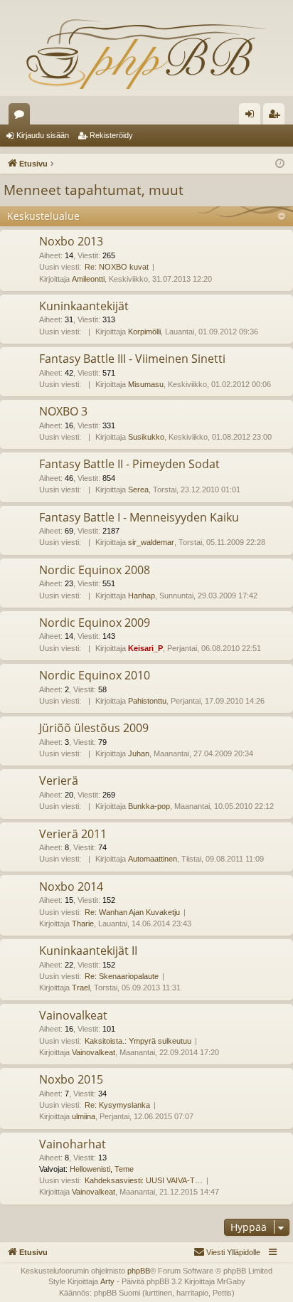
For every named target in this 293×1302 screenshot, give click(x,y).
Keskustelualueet (22, 117)
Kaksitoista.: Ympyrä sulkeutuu (138, 1041)
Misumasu (146, 384)
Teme (124, 1169)
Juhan (138, 753)
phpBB (138, 1270)
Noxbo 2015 (71, 1079)
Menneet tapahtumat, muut (93, 190)
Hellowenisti (90, 1169)
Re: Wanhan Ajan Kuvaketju (132, 912)
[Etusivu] (146, 53)
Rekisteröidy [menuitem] (277, 117)
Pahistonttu (147, 701)
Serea (138, 489)
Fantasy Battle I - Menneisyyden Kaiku (139, 517)
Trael (81, 987)
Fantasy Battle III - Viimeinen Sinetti (132, 358)
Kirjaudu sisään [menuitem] (252, 117)
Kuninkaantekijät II (88, 950)
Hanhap (141, 595)
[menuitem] (226, 1252)
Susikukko (146, 437)
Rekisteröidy (111, 135)
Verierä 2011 (73, 834)
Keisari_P (145, 648)
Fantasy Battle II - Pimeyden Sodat (129, 464)
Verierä (58, 780)
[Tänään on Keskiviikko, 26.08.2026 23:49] (279, 164)
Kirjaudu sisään (42, 135)
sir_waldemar (151, 542)
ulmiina (83, 1116)
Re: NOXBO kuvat (117, 267)
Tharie (83, 923)
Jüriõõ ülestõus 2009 (94, 728)
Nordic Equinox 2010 (94, 675)
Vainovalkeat (73, 1015)
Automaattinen (152, 858)
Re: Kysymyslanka (117, 1105)
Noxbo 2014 (71, 886)
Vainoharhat (72, 1144)
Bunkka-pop (149, 806)
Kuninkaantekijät (84, 306)
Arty (107, 1281)
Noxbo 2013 (71, 241)
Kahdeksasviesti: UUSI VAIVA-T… (144, 1180)
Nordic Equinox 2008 (94, 570)
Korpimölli (144, 331)
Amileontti (88, 279)
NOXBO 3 (63, 411)
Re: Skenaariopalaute (122, 976)
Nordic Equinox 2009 (94, 622)
